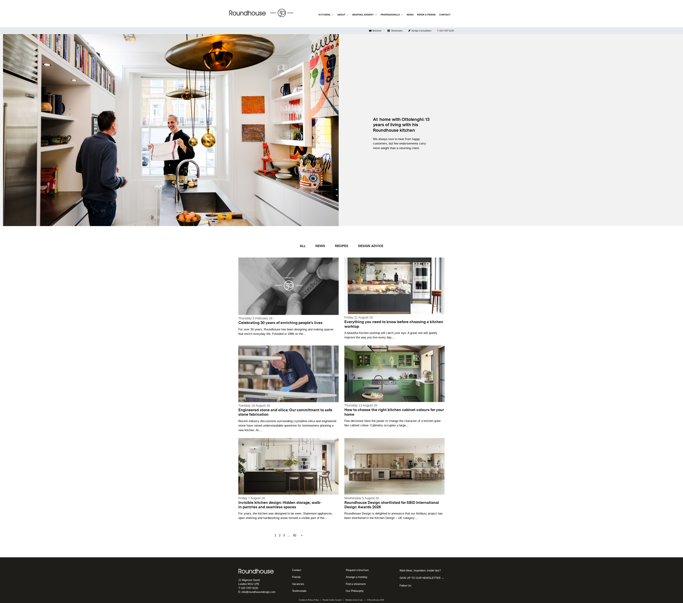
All (303, 246)
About (341, 15)
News (410, 15)
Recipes (341, 246)
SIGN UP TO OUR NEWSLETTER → (421, 577)
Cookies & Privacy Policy (309, 600)
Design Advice (370, 246)
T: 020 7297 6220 (445, 31)
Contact (445, 15)
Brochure (377, 31)
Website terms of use (354, 600)
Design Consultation (421, 31)
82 (294, 535)
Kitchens (324, 15)
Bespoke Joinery (363, 15)
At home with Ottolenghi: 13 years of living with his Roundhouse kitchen (401, 125)
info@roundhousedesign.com (259, 591)
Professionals (390, 15)
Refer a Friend (426, 15)
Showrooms (396, 31)
